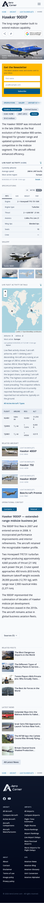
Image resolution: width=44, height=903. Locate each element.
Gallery (22, 103)
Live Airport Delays (32, 837)
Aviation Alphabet (32, 877)
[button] (12, 311)
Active (34, 114)
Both (39, 190)
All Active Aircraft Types (14, 403)
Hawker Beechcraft (12, 109)
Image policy (8, 877)
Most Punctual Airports (30, 842)
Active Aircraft (9, 819)
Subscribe (22, 91)
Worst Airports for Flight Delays (32, 849)
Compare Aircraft (10, 815)
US (27, 190)
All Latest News (11, 762)
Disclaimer (7, 869)
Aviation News (30, 861)
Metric (32, 190)
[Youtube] (9, 798)
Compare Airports (32, 815)
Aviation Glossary (31, 869)
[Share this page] (4, 33)
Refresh (8, 345)
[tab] (7, 196)
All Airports (29, 811)
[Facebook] (4, 798)
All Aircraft (7, 811)
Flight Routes (30, 825)
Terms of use (8, 873)
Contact (6, 865)
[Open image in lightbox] (22, 256)
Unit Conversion (31, 873)
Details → (38, 180)
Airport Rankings (31, 833)
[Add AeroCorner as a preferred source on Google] (33, 33)
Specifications (9, 103)
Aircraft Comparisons (8, 824)
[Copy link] (11, 33)
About (5, 861)
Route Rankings (31, 829)
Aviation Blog (30, 865)
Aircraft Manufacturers (9, 830)
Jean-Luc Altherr (34, 266)
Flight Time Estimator (29, 820)
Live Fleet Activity (35, 103)
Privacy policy (8, 881)
